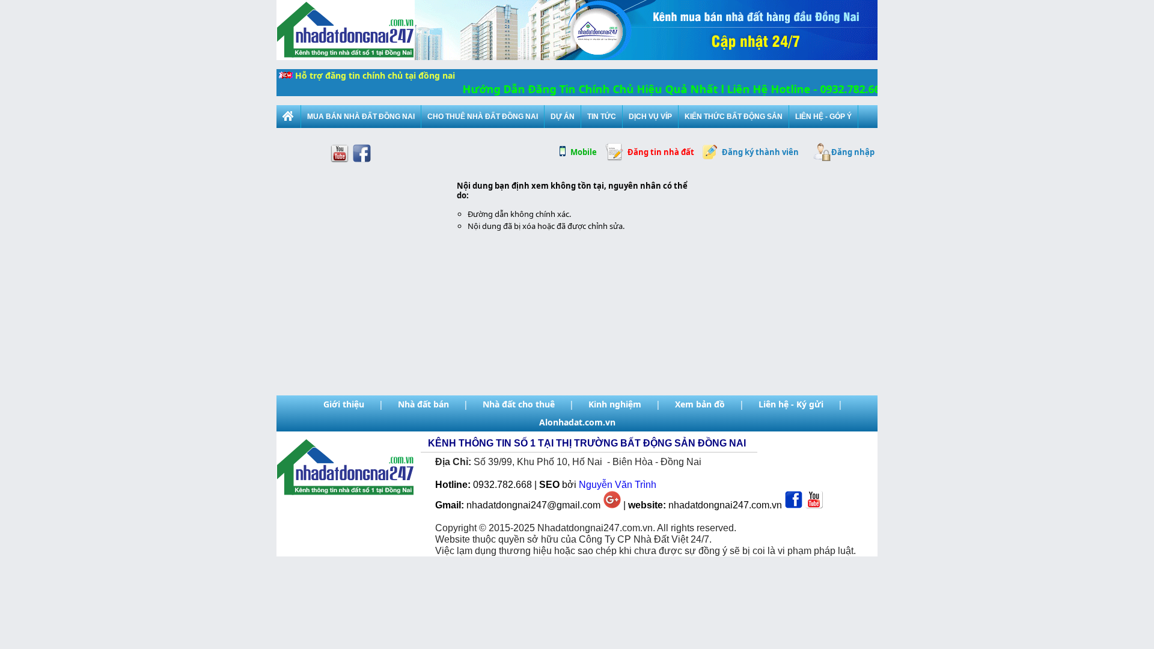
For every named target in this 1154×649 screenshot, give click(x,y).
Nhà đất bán (423, 404)
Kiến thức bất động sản (734, 116)
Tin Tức (601, 116)
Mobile (583, 152)
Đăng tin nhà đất (660, 152)
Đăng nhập (853, 152)
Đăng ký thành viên (760, 152)
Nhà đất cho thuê (519, 404)
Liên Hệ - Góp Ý (823, 116)
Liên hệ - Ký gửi (791, 404)
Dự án (563, 116)
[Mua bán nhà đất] (288, 116)
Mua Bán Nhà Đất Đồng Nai (361, 116)
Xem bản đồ (700, 404)
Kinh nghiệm (614, 404)
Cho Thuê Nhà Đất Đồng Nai (482, 116)
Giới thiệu (343, 404)
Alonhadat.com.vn (577, 422)
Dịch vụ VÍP (650, 116)
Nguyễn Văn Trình (617, 485)
